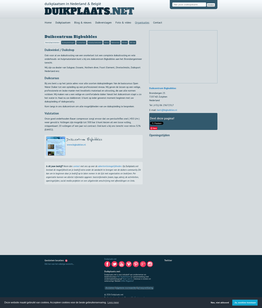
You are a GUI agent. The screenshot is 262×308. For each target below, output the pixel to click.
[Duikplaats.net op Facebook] (107, 265)
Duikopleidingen (68, 42)
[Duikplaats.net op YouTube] (122, 265)
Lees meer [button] (113, 302)
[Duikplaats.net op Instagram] (150, 265)
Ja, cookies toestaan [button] (245, 302)
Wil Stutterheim (123, 276)
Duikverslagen (103, 22)
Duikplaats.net (110, 259)
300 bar (132, 42)
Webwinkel (115, 42)
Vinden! (210, 4)
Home (48, 22)
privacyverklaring (145, 287)
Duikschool (81, 42)
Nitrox (106, 42)
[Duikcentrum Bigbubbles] (55, 154)
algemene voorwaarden (126, 287)
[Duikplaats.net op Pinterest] (136, 265)
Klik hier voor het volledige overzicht (59, 264)
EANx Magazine (127, 281)
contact (76, 166)
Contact (157, 22)
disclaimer (109, 287)
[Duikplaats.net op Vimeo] (129, 265)
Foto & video (123, 22)
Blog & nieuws (82, 22)
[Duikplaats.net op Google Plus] (143, 265)
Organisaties (142, 22)
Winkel (124, 42)
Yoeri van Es (128, 279)
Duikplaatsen (62, 22)
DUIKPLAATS (77, 11)
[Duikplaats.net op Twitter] (114, 265)
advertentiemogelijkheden (110, 166)
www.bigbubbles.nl (76, 144)
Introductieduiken (95, 42)
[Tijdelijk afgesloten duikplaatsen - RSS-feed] (66, 260)
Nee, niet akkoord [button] (220, 302)
